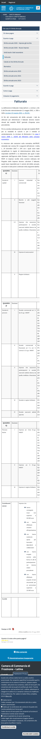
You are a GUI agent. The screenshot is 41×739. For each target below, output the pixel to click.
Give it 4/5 (7, 640)
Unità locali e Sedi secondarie (13, 52)
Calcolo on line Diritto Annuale (14, 62)
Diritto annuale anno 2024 (12, 76)
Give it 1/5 (2, 640)
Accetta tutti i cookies (31, 734)
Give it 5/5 (9, 640)
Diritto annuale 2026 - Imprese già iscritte (18, 43)
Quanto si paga (10, 19)
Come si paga (7, 91)
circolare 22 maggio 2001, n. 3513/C (17, 113)
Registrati (12, 2)
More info (8, 696)
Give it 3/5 (5, 640)
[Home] (21, 9)
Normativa (7, 66)
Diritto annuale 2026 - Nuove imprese (16, 48)
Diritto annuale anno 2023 (12, 80)
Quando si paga (8, 85)
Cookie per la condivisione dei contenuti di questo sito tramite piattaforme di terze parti (19, 708)
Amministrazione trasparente (21, 658)
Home (5, 14)
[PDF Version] (13, 629)
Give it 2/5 (4, 640)
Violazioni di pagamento (11, 96)
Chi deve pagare (8, 33)
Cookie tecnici (7, 700)
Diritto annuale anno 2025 (12, 71)
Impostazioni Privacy (20, 674)
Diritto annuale (15, 14)
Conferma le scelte (8, 727)
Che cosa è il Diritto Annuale (15, 17)
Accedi (4, 2)
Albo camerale (21, 651)
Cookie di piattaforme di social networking (16, 716)
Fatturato (7, 57)
